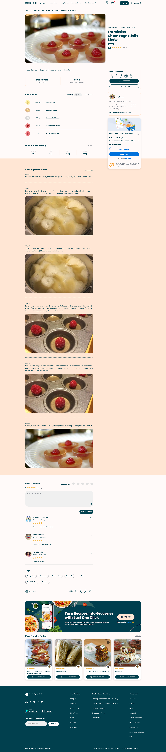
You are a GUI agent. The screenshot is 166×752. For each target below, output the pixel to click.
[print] (112, 76)
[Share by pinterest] (117, 76)
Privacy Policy (134, 722)
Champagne (50, 102)
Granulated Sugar (52, 118)
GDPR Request (98, 748)
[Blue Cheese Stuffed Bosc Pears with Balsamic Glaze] (38, 659)
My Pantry (65, 3)
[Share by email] (131, 76)
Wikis (72, 718)
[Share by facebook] (122, 76)
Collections (74, 708)
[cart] (113, 3)
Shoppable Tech (98, 713)
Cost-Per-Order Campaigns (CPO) (105, 703)
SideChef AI (96, 718)
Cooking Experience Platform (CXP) (105, 699)
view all (138, 636)
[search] (107, 3)
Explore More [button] (76, 3)
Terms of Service (135, 718)
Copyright (137, 748)
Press (131, 708)
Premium (73, 727)
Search (73, 722)
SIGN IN (136, 3)
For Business (90, 3)
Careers (132, 703)
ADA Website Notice (136, 732)
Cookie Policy (134, 727)
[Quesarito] (127, 659)
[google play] (31, 711)
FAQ (130, 737)
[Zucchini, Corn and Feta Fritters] (97, 659)
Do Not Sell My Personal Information (118, 748)
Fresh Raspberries (52, 133)
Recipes (73, 699)
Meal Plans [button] (54, 3)
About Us (132, 699)
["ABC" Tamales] (68, 659)
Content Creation (98, 708)
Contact (132, 713)
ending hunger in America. (126, 165)
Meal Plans (74, 713)
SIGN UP (124, 3)
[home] (31, 3)
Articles (73, 703)
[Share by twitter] (126, 76)
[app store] (46, 711)
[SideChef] (33, 695)
